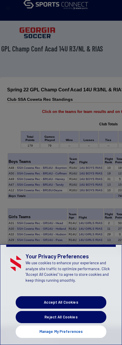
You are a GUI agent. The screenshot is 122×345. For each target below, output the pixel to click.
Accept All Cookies (61, 302)
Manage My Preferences (61, 331)
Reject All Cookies (60, 317)
